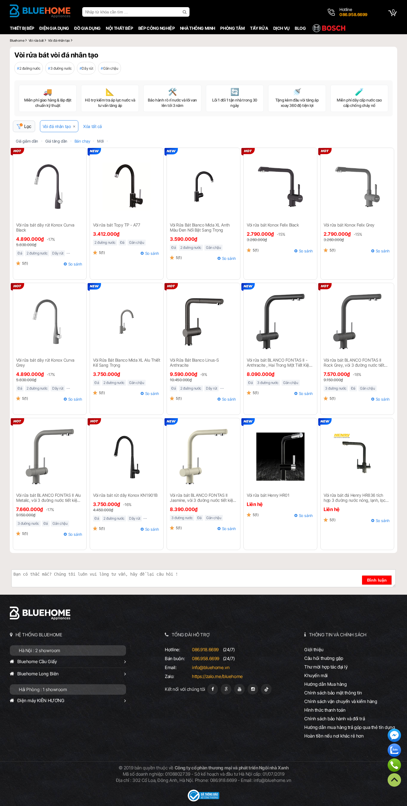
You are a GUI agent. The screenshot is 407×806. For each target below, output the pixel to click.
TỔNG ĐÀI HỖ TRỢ (191, 635)
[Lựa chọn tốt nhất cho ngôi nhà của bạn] (40, 11)
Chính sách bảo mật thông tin (333, 693)
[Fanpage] (212, 689)
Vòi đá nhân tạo (57, 126)
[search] (185, 12)
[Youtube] (239, 689)
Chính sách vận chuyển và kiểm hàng (340, 701)
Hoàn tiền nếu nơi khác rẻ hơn (334, 736)
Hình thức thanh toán (324, 710)
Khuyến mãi (316, 675)
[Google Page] (226, 689)
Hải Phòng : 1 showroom (43, 689)
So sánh (75, 264)
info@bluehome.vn (210, 667)
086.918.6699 (205, 649)
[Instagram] (253, 689)
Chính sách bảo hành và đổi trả (334, 718)
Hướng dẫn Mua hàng (325, 684)
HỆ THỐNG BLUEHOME (38, 635)
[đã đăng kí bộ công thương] (203, 800)
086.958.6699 (205, 658)
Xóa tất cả (92, 126)
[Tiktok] (266, 689)
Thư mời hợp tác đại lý (326, 667)
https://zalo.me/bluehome (217, 676)
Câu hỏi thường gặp (323, 658)
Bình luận (377, 580)
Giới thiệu (314, 649)
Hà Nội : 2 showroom (39, 650)
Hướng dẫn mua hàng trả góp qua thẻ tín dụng (349, 727)
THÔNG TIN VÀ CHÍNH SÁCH (337, 635)
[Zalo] (394, 750)
